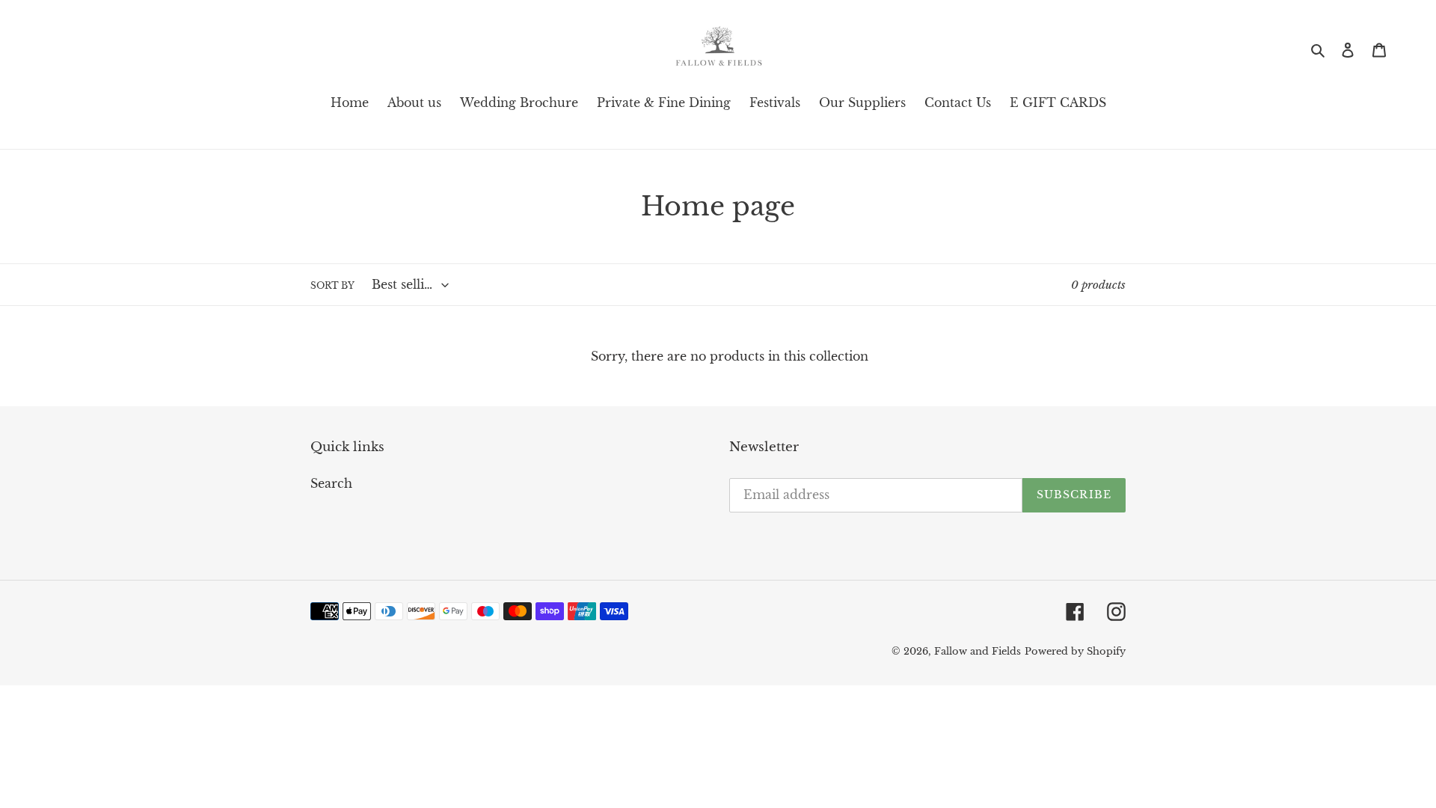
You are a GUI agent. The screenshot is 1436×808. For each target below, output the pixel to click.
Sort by (332, 285)
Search (331, 483)
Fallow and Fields (977, 651)
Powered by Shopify (1075, 651)
